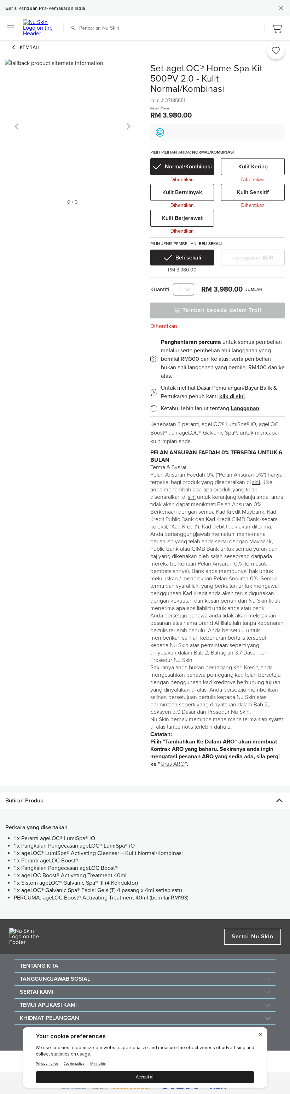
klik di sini (232, 396)
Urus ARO (173, 763)
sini (256, 482)
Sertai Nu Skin (252, 936)
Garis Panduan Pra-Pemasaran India (45, 8)
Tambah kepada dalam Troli (222, 310)
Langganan (245, 408)
